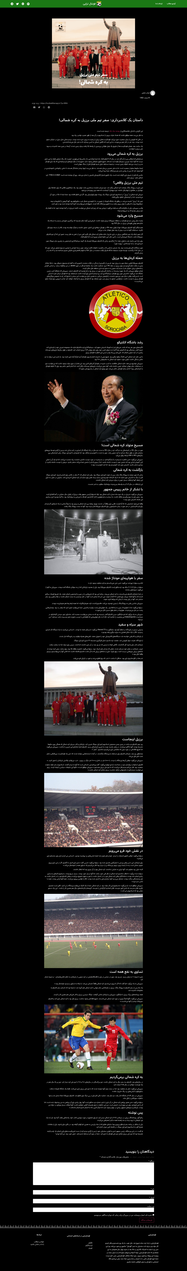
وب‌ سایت (150, 1206)
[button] (48, 107)
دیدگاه (151, 1161)
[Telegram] (12, 4)
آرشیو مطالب (171, 3)
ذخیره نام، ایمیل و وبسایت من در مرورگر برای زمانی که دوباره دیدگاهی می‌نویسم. (123, 1215)
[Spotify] (28, 4)
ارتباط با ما (159, 3)
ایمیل (151, 1197)
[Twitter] (17, 4)
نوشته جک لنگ (114, 131)
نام (152, 1189)
